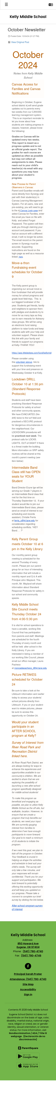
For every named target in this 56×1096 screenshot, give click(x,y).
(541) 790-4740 (33, 951)
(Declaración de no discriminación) (32, 1038)
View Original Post (20, 42)
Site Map (28, 984)
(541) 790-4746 (31, 955)
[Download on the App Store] (28, 1065)
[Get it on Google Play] (28, 1056)
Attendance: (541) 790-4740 (28, 979)
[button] (51, 4)
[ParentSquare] (28, 1048)
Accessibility (28, 989)
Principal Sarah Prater (28, 974)
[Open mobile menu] (6, 4)
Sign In (28, 994)
